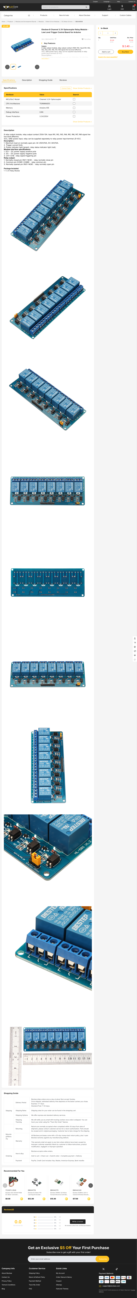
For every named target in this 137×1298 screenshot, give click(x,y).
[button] (109, 7)
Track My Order (34, 1285)
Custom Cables (125, 15)
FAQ (30, 1289)
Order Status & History (64, 1277)
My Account (60, 1273)
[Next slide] (37, 67)
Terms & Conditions (8, 1285)
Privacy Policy (7, 1281)
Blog (3, 1289)
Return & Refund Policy (37, 1277)
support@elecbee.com (111, 1286)
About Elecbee (84, 15)
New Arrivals (64, 15)
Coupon (95, 1)
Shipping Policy (34, 1273)
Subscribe (103, 1259)
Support (105, 15)
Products (43, 15)
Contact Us (132, 1)
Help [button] (118, 1)
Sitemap (59, 1285)
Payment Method (35, 1281)
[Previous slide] (7, 67)
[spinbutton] (107, 33)
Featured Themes (62, 1289)
